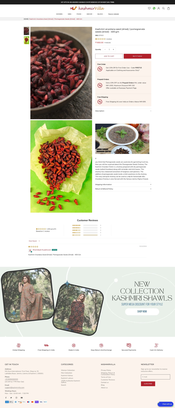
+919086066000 (11, 379)
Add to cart (109, 56)
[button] (100, 39)
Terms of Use (106, 377)
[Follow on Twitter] (11, 398)
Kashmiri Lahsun (67, 378)
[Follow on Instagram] (16, 398)
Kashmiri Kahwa (67, 375)
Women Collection (68, 370)
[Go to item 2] (26, 40)
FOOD (79, 14)
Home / (27, 19)
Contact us (105, 382)
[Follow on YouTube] (22, 398)
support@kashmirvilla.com (14, 387)
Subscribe (148, 384)
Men (69, 14)
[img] (33, 247)
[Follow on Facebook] (6, 398)
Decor (89, 14)
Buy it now (137, 56)
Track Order (113, 14)
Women (59, 14)
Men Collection (66, 373)
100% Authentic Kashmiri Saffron (70, 382)
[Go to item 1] (26, 31)
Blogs (100, 14)
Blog (102, 385)
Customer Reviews (108, 380)
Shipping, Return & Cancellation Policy (108, 374)
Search (63, 385)
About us (104, 388)
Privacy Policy (106, 370)
